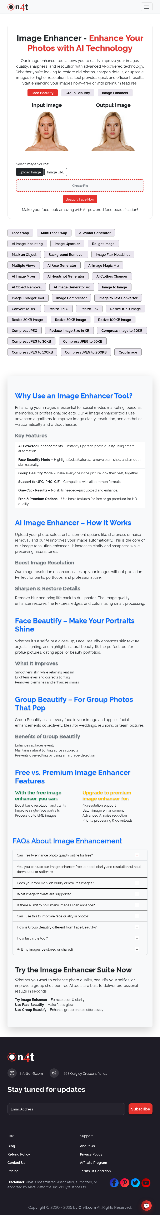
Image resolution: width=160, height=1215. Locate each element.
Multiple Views (23, 265)
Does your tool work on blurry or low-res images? (55, 882)
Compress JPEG (24, 330)
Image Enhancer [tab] (115, 92)
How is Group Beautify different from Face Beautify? (57, 927)
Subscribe (140, 1108)
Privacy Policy (91, 1154)
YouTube (145, 1180)
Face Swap (20, 232)
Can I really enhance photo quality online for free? (55, 855)
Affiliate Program (93, 1162)
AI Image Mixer (23, 276)
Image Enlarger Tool (28, 298)
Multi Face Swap (54, 232)
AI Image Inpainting (27, 243)
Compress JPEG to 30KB (31, 341)
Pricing (13, 1170)
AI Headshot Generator (66, 276)
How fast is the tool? (32, 938)
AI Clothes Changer (112, 276)
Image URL (55, 172)
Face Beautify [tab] (43, 92)
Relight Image (103, 243)
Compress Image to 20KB (121, 330)
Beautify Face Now (80, 199)
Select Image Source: (32, 164)
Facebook (113, 1180)
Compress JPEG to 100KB (32, 352)
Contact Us (16, 1162)
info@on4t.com (31, 1073)
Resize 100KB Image (114, 319)
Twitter (134, 1180)
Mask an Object (24, 254)
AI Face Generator (62, 265)
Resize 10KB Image (125, 308)
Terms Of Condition (95, 1170)
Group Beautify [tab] (78, 92)
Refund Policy (19, 1154)
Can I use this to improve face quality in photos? (53, 916)
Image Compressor (71, 298)
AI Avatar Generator (95, 232)
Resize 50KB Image (70, 319)
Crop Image (128, 352)
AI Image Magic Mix (103, 265)
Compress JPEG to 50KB (82, 341)
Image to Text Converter (118, 298)
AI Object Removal (27, 287)
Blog (11, 1145)
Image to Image (114, 287)
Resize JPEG (58, 308)
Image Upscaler (67, 243)
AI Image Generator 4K (72, 287)
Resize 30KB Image (27, 319)
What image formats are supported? (45, 894)
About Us (87, 1145)
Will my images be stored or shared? (45, 949)
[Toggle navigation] (146, 7)
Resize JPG (89, 308)
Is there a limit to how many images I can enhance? (56, 905)
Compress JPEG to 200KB (86, 352)
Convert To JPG (24, 308)
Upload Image (30, 172)
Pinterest (123, 1180)
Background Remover (66, 254)
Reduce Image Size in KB (69, 330)
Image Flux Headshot (113, 254)
